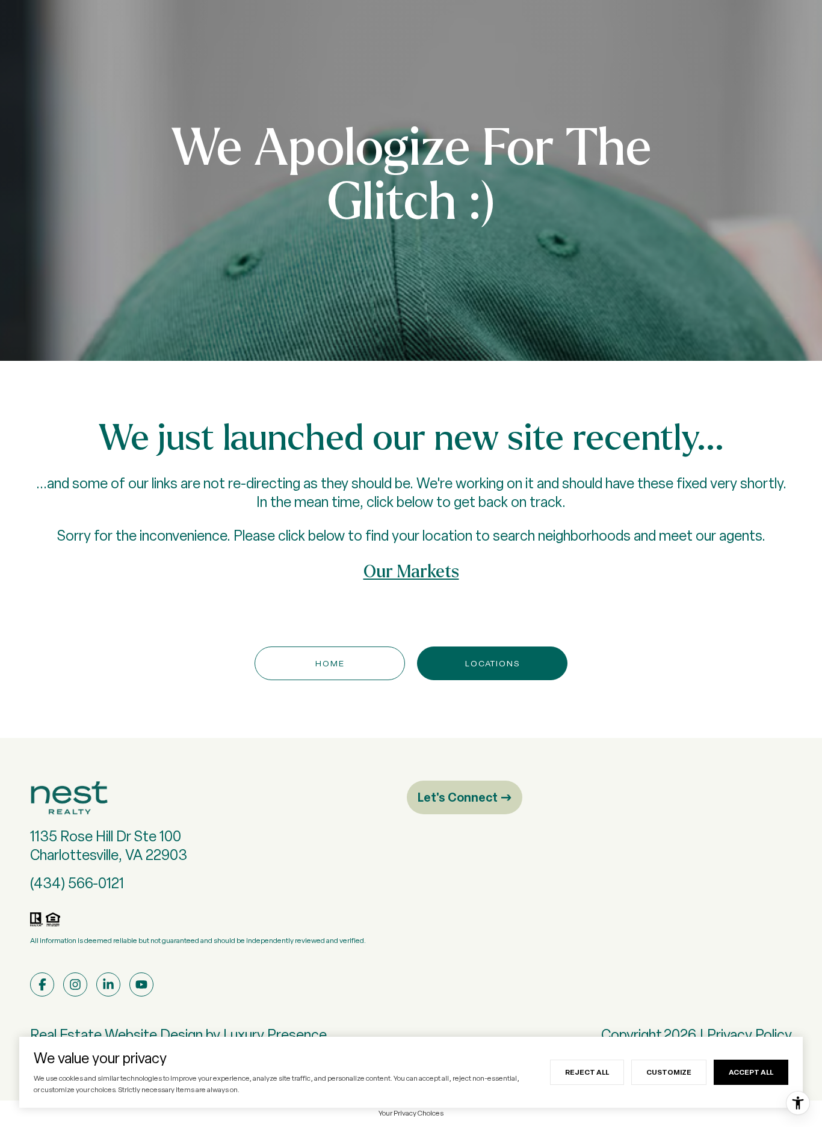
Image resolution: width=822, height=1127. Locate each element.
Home (330, 663)
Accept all (751, 1072)
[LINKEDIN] (108, 984)
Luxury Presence (275, 1034)
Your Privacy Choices (411, 1113)
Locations (492, 663)
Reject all (587, 1072)
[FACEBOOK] (42, 984)
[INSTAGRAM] (75, 984)
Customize (668, 1072)
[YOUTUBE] (141, 984)
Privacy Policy (749, 1034)
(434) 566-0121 (77, 883)
